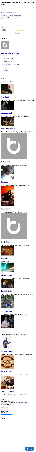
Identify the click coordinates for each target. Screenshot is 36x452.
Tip (14, 64)
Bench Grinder (6, 371)
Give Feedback (24, 402)
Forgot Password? (20, 30)
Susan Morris (5, 209)
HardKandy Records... (9, 128)
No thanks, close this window (9, 12)
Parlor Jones (5, 162)
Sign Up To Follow (6, 64)
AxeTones (4, 258)
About (2, 402)
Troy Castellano (6, 311)
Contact (17, 402)
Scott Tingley (5, 97)
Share (17, 64)
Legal (13, 402)
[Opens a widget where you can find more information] (29, 449)
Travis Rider (5, 242)
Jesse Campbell (6, 113)
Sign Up (17, 33)
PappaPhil (4, 182)
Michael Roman (6, 275)
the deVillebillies (6, 291)
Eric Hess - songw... (8, 351)
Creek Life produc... (8, 391)
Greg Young (5, 331)
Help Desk (8, 402)
